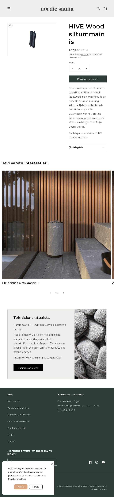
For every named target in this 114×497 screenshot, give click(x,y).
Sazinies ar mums (28, 368)
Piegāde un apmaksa (18, 408)
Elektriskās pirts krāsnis (19, 283)
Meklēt (10, 435)
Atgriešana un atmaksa (19, 414)
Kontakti (11, 441)
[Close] (52, 463)
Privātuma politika (16, 428)
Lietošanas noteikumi (18, 421)
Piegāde (84, 54)
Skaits (71, 62)
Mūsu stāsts (13, 401)
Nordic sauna (68, 486)
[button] (9, 8)
